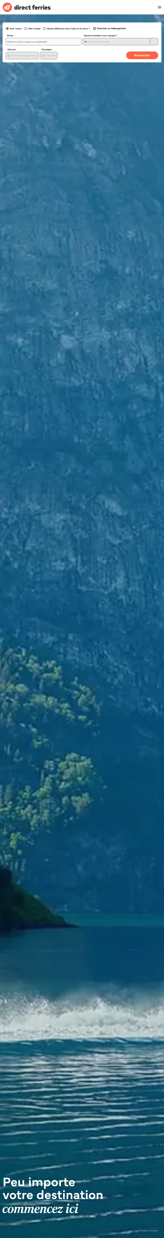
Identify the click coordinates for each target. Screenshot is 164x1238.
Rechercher (142, 55)
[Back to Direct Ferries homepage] (27, 7)
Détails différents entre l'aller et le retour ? (68, 28)
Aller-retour (16, 28)
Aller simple (34, 28)
